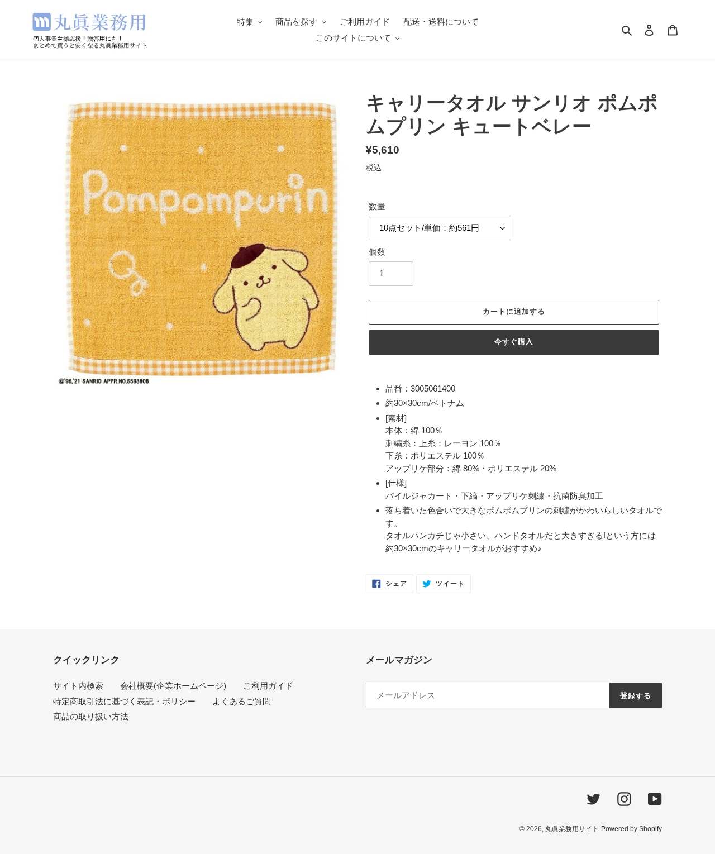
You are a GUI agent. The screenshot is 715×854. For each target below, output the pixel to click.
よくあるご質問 (241, 701)
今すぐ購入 (513, 341)
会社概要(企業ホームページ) (173, 685)
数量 (377, 206)
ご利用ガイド (268, 685)
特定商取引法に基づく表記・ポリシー (124, 701)
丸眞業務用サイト (572, 829)
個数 (377, 251)
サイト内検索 (78, 685)
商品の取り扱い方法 (90, 716)
